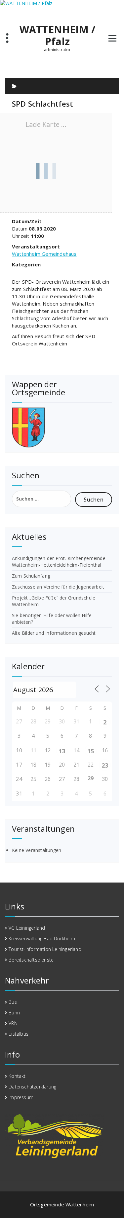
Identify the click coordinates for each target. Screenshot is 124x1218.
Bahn (14, 1012)
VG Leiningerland (27, 928)
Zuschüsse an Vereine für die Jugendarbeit (58, 587)
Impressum (21, 1097)
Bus (13, 1002)
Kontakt (17, 1076)
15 (90, 751)
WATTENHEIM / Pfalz (57, 35)
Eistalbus (18, 1034)
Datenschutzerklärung (32, 1086)
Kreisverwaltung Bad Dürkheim (42, 938)
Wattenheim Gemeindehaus (44, 253)
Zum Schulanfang (31, 576)
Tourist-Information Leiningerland (45, 949)
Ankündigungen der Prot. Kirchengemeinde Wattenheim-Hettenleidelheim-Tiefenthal (58, 561)
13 (62, 751)
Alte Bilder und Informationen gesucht (54, 633)
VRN (13, 1023)
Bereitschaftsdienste (31, 960)
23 (105, 765)
